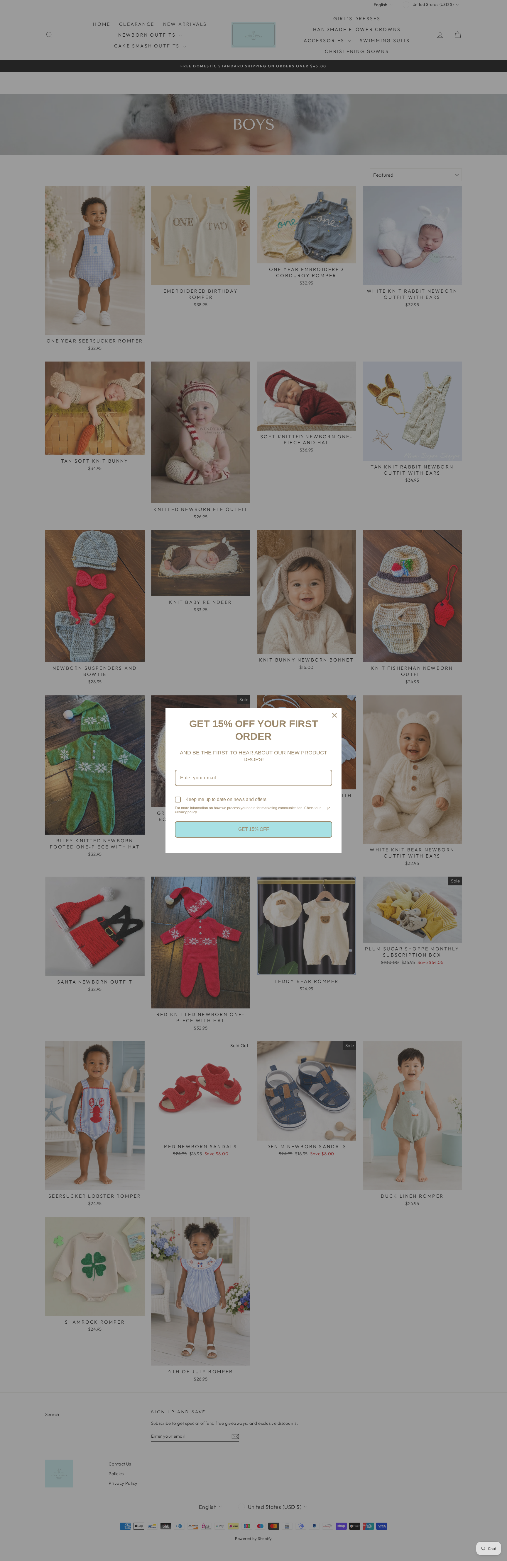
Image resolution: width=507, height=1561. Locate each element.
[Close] (334, 715)
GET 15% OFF (253, 829)
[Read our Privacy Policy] (328, 808)
